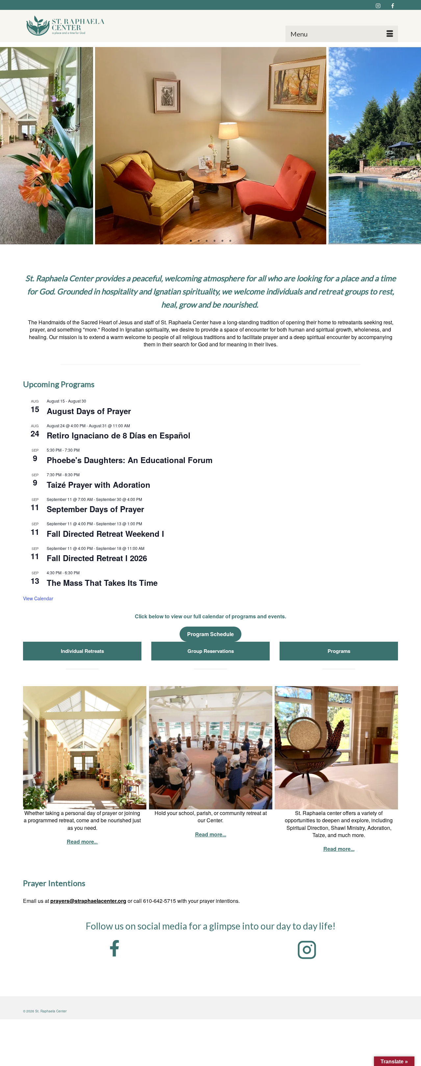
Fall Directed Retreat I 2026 (97, 557)
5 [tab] (222, 241)
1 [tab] (190, 241)
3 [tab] (206, 241)
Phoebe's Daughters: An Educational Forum (129, 459)
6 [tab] (230, 241)
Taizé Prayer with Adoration (98, 484)
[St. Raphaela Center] (66, 26)
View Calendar (38, 598)
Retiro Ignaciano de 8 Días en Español (118, 435)
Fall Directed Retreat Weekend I (105, 533)
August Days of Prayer (89, 410)
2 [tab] (198, 241)
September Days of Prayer (95, 508)
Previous (9, 146)
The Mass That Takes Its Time (102, 582)
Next (412, 146)
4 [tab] (214, 241)
